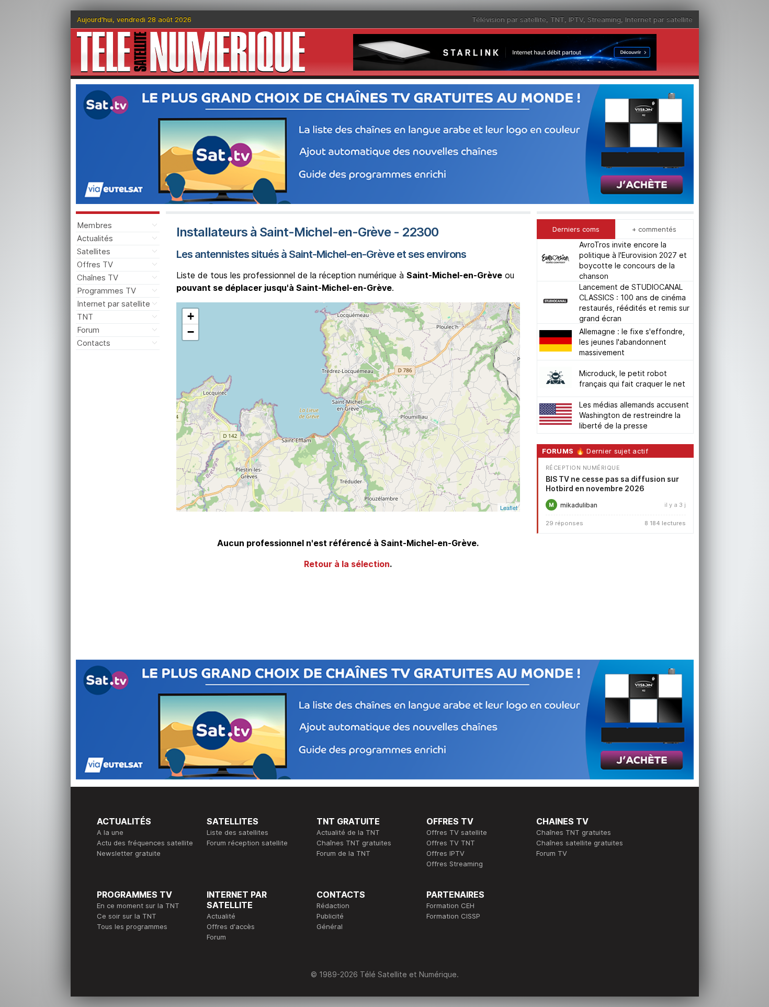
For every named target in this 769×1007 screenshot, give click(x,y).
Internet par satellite (659, 19)
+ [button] (190, 316)
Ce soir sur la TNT (126, 916)
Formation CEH (450, 905)
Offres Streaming (454, 863)
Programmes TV (106, 291)
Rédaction (332, 905)
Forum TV (551, 853)
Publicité (330, 916)
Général (329, 926)
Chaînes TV (97, 277)
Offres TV (95, 264)
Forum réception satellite (247, 843)
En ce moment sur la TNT (138, 905)
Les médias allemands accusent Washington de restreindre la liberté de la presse (634, 415)
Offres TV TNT (450, 843)
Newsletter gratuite (129, 853)
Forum (88, 330)
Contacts (93, 343)
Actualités (95, 238)
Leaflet (508, 507)
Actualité (221, 916)
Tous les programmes (132, 926)
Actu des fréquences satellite (145, 843)
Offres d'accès (231, 926)
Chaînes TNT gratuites (353, 843)
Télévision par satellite (509, 19)
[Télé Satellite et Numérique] (191, 52)
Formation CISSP (453, 916)
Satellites (93, 251)
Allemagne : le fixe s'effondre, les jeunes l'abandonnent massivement (632, 342)
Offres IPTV (445, 853)
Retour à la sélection (347, 564)
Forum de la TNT (343, 853)
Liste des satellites (237, 832)
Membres (94, 225)
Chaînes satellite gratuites (579, 843)
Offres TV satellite (456, 832)
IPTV (576, 19)
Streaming (604, 19)
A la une (110, 832)
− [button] (190, 331)
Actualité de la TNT (348, 832)
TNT (557, 19)
